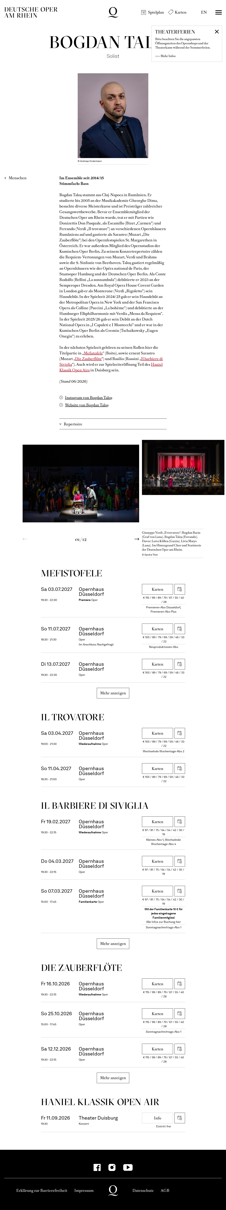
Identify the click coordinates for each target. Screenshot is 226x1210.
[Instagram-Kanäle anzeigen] (111, 1167)
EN (204, 12)
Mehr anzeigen (113, 693)
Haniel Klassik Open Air (100, 1102)
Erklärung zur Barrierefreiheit (41, 1190)
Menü (218, 12)
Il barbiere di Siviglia (95, 805)
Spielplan (156, 12)
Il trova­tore (72, 717)
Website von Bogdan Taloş (87, 405)
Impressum (84, 1190)
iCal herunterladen (179, 589)
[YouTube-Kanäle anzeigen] (128, 1167)
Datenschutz (143, 1190)
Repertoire (73, 424)
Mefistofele (93, 353)
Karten (180, 12)
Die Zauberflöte (88, 358)
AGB (165, 1190)
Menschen (17, 177)
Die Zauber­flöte (81, 967)
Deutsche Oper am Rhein (31, 12)
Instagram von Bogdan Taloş (88, 397)
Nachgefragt (105, 644)
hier (178, 922)
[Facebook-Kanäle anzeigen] (97, 1167)
